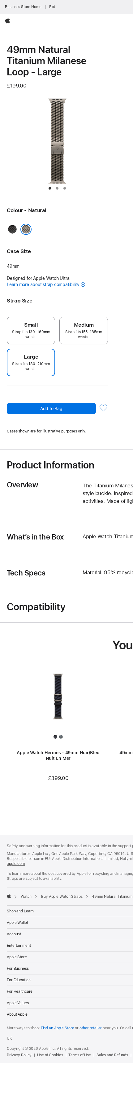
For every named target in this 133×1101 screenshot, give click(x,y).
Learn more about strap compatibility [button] (43, 284)
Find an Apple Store (57, 1028)
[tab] (50, 188)
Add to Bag (51, 408)
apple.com (16, 864)
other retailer (90, 1028)
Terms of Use (79, 1055)
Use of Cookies (50, 1055)
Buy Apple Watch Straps (61, 896)
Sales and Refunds (112, 1055)
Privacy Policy (19, 1055)
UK (9, 1038)
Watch (26, 896)
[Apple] (9, 896)
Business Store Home (23, 7)
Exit (52, 7)
